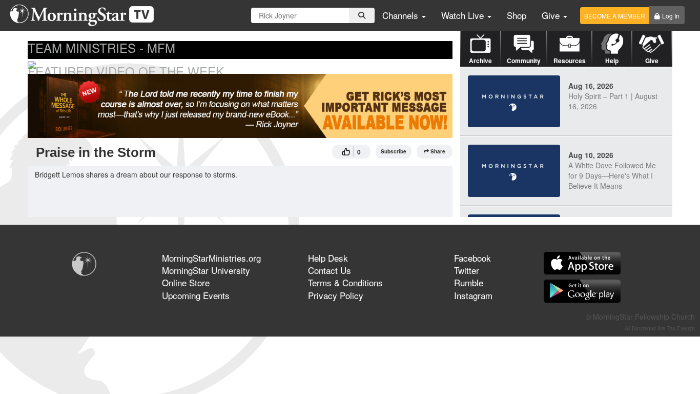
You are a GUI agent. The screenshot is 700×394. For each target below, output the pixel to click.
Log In (671, 15)
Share (437, 151)
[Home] (85, 15)
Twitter (466, 270)
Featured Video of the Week (126, 71)
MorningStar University (206, 270)
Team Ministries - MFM (101, 47)
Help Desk (328, 257)
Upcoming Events (196, 295)
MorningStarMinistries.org (211, 257)
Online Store (186, 282)
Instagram (473, 295)
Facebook (472, 257)
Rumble (468, 282)
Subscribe (393, 151)
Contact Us (329, 270)
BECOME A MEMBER (614, 15)
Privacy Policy (335, 295)
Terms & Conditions (345, 282)
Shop (516, 15)
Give (552, 15)
